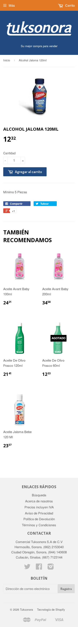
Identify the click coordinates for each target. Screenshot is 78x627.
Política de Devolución (39, 519)
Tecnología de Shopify (51, 609)
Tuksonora (26, 609)
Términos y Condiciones (39, 525)
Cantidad (9, 153)
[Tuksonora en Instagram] (50, 567)
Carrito (69, 5)
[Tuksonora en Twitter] (27, 567)
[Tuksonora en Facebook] (39, 567)
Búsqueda (39, 495)
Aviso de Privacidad (39, 513)
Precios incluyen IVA (39, 507)
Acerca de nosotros (39, 501)
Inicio (6, 60)
